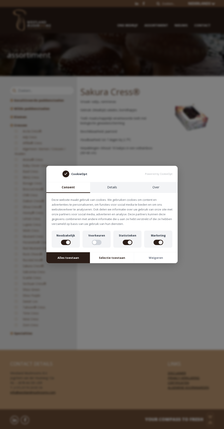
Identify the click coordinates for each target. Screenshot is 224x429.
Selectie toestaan (112, 258)
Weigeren (156, 258)
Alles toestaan (68, 258)
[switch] (66, 242)
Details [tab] (112, 187)
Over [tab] (155, 187)
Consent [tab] (68, 187)
